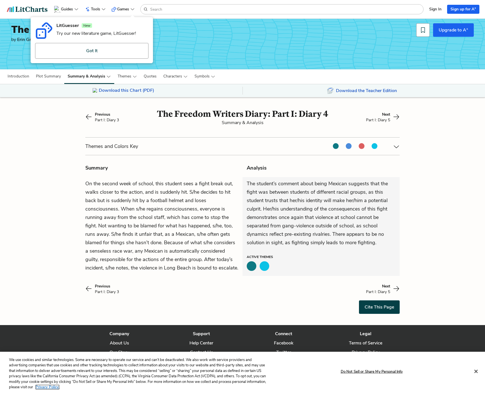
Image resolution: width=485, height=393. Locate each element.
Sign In (435, 9)
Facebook (283, 343)
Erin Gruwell (29, 39)
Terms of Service (365, 343)
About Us (119, 343)
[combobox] (286, 9)
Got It (92, 51)
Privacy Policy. (47, 387)
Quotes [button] (150, 76)
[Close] (476, 371)
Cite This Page (379, 307)
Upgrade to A (453, 29)
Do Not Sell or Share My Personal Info (372, 371)
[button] (18, 76)
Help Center (201, 343)
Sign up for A (463, 9)
